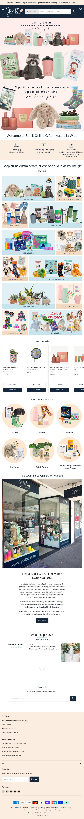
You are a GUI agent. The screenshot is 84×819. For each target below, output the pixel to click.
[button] (40, 668)
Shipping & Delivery (54, 810)
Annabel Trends (31, 369)
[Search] (74, 11)
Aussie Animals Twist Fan (36, 367)
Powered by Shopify (42, 815)
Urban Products (8, 372)
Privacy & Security (66, 807)
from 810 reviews (42, 639)
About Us (18, 807)
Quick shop (12, 385)
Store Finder (42, 620)
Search (25, 807)
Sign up (34, 779)
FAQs (41, 807)
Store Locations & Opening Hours (34, 810)
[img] (42, 637)
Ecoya (52, 372)
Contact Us (33, 807)
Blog (11, 807)
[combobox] (55, 11)
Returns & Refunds (52, 807)
